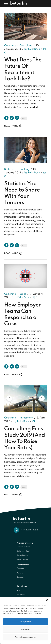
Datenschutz (22, 595)
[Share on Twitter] (12, 118)
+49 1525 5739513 (29, 530)
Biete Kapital (22, 560)
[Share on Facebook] (6, 118)
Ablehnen (25, 629)
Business (9, 169)
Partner (20, 573)
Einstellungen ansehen (25, 637)
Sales (23, 294)
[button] (46, 600)
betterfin (18, 3)
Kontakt (20, 577)
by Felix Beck (32, 49)
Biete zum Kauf (23, 551)
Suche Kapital (22, 555)
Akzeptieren (25, 621)
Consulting (26, 45)
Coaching (10, 45)
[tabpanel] (25, 150)
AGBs (19, 590)
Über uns (20, 569)
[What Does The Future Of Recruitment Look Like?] (25, 26)
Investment (26, 417)
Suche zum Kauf (23, 547)
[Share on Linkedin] (17, 118)
